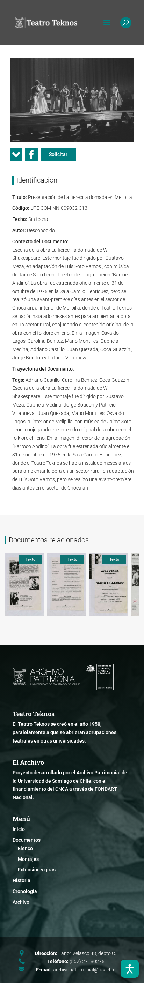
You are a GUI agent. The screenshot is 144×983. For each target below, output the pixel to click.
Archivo (21, 902)
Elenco (25, 848)
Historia (21, 880)
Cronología (25, 891)
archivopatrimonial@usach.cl (84, 970)
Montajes (28, 859)
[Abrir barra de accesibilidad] (130, 969)
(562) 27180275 (87, 961)
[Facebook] (31, 156)
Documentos (27, 840)
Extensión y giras (37, 869)
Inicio (19, 829)
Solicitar (58, 154)
